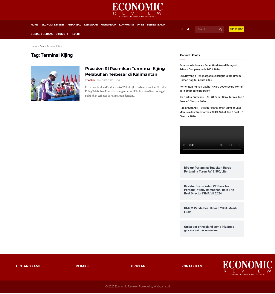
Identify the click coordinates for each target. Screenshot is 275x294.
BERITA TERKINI (156, 24)
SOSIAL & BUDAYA (42, 33)
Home (34, 46)
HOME (34, 24)
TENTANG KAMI (28, 266)
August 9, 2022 (106, 80)
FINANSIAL (74, 24)
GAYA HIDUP (108, 24)
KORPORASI (126, 24)
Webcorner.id (162, 286)
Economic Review (126, 286)
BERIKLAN (137, 266)
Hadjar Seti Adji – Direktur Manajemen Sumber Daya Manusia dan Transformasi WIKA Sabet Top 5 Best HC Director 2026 (211, 112)
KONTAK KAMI (193, 266)
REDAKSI (82, 266)
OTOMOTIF (62, 33)
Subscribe (236, 29)
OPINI (140, 24)
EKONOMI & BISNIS (53, 24)
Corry (91, 80)
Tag (42, 46)
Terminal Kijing (54, 46)
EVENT (76, 33)
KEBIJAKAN (91, 24)
